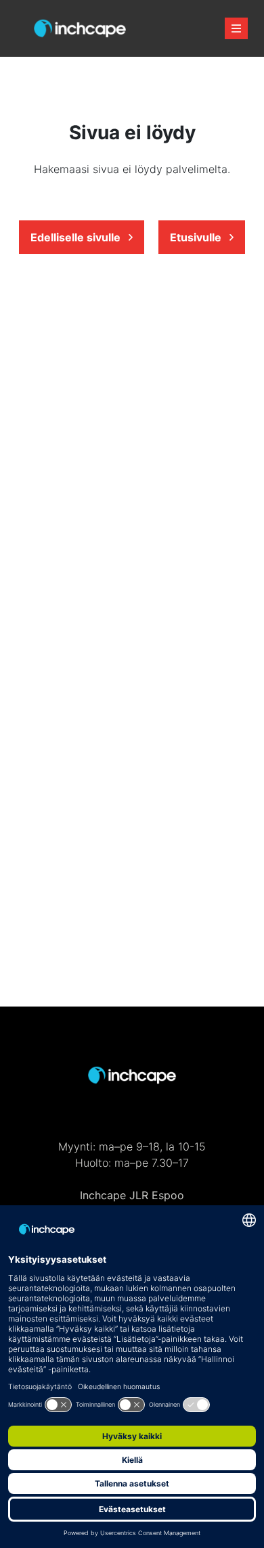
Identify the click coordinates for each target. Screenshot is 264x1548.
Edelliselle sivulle (76, 237)
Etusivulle (197, 237)
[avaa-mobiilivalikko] (236, 28)
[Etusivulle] (80, 28)
